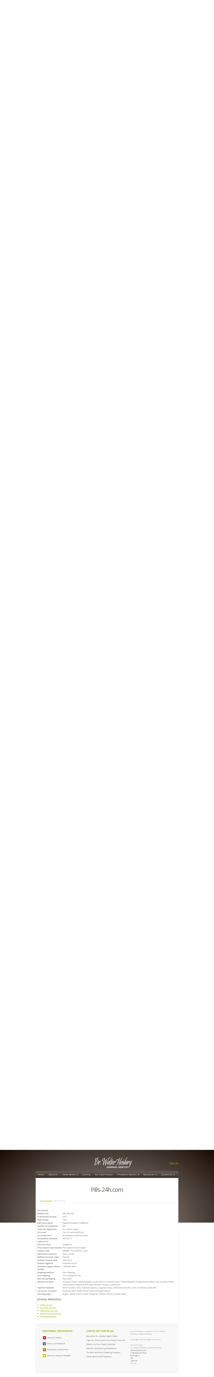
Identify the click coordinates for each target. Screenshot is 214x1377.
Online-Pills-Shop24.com (50, 1313)
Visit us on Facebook (56, 1343)
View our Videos (54, 1337)
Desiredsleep (46, 1200)
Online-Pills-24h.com (49, 1310)
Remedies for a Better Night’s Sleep (101, 1336)
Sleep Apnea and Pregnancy (99, 1356)
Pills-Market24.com (48, 1316)
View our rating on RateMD (59, 1355)
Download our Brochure (57, 1349)
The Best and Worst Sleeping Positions (103, 1352)
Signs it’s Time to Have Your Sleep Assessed (105, 1340)
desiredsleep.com (138, 1350)
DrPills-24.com (46, 1305)
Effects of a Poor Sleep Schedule (100, 1344)
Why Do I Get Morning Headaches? (101, 1348)
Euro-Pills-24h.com (48, 1307)
